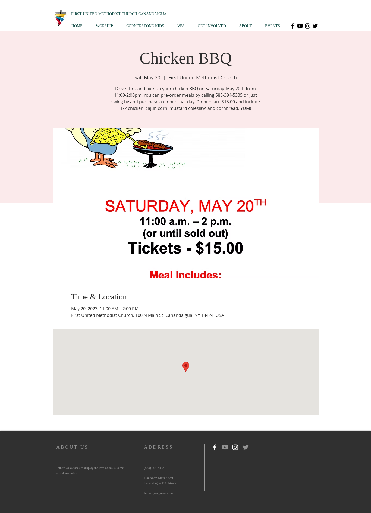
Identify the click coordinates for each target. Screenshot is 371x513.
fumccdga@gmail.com (158, 493)
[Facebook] (292, 26)
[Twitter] (315, 26)
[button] (107, 26)
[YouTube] (300, 26)
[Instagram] (307, 26)
